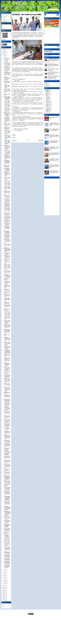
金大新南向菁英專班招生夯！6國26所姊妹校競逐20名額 (53, 172)
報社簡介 (7, 9)
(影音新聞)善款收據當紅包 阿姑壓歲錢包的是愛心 (7, 218)
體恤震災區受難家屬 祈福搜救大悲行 (7, 306)
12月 (5, 583)
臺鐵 (3, 17)
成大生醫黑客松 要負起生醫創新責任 (7, 396)
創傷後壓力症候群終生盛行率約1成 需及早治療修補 (7, 482)
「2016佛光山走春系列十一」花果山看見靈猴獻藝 (7, 313)
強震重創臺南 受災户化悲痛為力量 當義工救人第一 (7, 257)
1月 (4, 55)
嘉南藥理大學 (5, 21)
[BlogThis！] (25, 129)
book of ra (30, 611)
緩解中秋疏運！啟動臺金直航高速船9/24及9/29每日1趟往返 (54, 136)
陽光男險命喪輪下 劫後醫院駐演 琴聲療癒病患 (7, 525)
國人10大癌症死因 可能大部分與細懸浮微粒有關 (7, 529)
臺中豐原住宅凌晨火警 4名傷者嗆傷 (7, 384)
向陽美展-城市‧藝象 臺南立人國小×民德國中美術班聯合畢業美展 (53, 65)
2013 (4, 49)
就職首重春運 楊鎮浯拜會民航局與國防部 (7, 78)
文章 (4, 25)
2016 (4, 54)
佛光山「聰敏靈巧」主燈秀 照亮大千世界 (7, 428)
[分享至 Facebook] (27, 129)
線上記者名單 (17, 9)
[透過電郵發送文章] (22, 128)
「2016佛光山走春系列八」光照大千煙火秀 (7, 178)
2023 (4, 595)
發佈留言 (13, 137)
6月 (4, 574)
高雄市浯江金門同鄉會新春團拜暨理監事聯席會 (7, 424)
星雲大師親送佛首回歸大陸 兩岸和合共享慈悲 (7, 521)
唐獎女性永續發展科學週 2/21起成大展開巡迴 (7, 421)
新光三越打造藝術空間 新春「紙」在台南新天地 (7, 214)
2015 (4, 52)
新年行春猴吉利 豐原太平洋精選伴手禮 (7, 82)
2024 (4, 596)
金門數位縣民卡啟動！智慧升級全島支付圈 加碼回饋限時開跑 (54, 124)
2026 (4, 599)
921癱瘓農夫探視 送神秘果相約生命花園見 (7, 364)
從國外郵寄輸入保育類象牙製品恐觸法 (7, 286)
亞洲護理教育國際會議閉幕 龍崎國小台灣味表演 (7, 98)
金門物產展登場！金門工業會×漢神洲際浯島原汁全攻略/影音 (54, 148)
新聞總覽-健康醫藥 (19, 130)
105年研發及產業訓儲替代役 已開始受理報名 (7, 343)
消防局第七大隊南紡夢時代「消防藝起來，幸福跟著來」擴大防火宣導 (7, 267)
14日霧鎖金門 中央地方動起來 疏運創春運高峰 (7, 347)
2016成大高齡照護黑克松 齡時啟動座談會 (7, 461)
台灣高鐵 (4, 16)
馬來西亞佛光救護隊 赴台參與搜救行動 (7, 272)
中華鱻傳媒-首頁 (6, 14)
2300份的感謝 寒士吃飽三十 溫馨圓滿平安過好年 (7, 64)
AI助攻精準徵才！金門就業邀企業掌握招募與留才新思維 (54, 160)
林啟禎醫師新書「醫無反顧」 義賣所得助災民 (7, 536)
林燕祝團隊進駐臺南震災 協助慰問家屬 (7, 299)
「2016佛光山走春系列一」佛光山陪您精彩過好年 (7, 102)
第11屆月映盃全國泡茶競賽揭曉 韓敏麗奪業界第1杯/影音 (54, 154)
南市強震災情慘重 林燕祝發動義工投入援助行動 (7, 236)
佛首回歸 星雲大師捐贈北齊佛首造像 (7, 457)
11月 (5, 582)
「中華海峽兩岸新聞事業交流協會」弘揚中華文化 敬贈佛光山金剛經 (7, 120)
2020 (4, 590)
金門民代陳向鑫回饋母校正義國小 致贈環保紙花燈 (7, 400)
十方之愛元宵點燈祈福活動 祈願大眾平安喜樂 (7, 404)
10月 (5, 580)
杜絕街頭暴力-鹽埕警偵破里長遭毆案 (7, 192)
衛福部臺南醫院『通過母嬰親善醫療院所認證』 (7, 169)
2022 (4, 593)
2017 (4, 585)
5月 (4, 572)
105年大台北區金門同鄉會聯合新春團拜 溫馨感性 (7, 556)
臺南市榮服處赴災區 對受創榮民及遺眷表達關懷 (7, 232)
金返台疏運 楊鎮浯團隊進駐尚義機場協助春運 (7, 376)
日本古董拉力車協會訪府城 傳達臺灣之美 (7, 544)
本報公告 (12, 9)
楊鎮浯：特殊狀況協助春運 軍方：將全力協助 (7, 196)
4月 (4, 571)
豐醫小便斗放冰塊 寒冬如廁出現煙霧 (7, 473)
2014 (4, 51)
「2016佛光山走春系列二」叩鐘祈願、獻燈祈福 (7, 105)
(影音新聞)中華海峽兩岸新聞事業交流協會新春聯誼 (7, 562)
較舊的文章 (41, 140)
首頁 (3, 9)
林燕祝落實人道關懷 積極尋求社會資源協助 (7, 322)
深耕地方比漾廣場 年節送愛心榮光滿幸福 (7, 86)
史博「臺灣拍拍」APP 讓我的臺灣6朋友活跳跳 (7, 200)
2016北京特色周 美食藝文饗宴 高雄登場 (7, 417)
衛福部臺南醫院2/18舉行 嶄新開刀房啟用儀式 (7, 408)
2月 (4, 57)
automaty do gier (3, 0)
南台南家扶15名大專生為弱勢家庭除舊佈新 (7, 282)
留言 (4, 27)
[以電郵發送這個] (24, 129)
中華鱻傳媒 (20, 3)
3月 (4, 569)
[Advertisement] (53, 35)
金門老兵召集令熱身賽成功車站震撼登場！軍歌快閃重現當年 (54, 166)
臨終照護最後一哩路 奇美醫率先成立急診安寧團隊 (7, 276)
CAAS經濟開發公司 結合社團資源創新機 (7, 432)
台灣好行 (4, 19)
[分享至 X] (26, 129)
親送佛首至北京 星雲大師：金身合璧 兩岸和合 (7, 517)
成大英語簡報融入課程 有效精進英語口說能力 (7, 566)
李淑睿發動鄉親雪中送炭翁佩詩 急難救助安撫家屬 (7, 351)
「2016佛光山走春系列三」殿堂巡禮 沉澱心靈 (7, 109)
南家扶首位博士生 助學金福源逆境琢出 (7, 295)
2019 (4, 588)
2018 (4, 587)
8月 (4, 577)
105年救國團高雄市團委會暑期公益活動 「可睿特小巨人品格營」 (53, 60)
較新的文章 (15, 140)
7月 (4, 575)
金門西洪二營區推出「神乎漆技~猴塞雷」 (7, 245)
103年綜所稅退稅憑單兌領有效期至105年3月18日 (7, 488)
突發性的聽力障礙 (7, 541)
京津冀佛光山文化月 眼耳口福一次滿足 (7, 355)
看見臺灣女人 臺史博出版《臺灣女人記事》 (7, 124)
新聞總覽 (47, 90)
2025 (4, 598)
